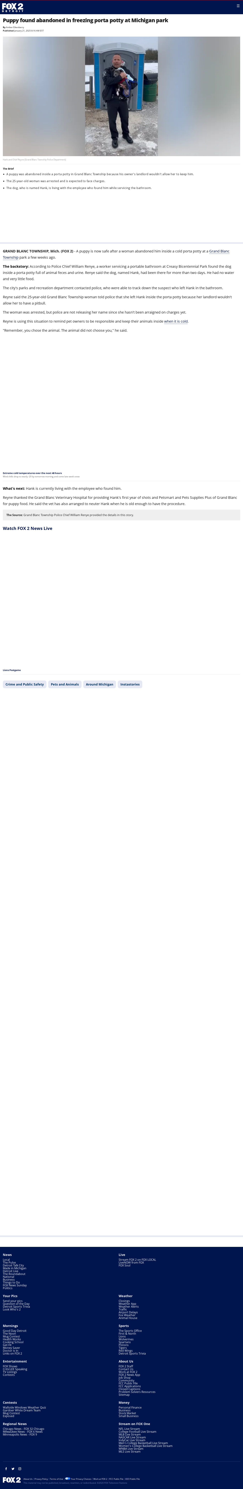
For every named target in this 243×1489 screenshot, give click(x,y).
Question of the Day (16, 1304)
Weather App (127, 1304)
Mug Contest (11, 1336)
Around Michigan (99, 684)
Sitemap (124, 1395)
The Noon (9, 1334)
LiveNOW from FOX (131, 1262)
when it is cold (176, 321)
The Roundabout (14, 1274)
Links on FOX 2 (12, 1353)
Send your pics (13, 1301)
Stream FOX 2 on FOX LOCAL (137, 1260)
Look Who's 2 (12, 1309)
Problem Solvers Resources (137, 1392)
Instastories (130, 684)
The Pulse (9, 1262)
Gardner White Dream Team (22, 1410)
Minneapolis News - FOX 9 (20, 1434)
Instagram (20, 1469)
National (8, 1277)
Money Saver (11, 1348)
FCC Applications (130, 1386)
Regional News (15, 1424)
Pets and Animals (65, 684)
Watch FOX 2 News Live (27, 528)
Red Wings (126, 1351)
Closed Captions (129, 1389)
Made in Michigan (14, 1268)
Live (122, 1255)
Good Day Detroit (15, 1331)
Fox (12, 7)
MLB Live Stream (130, 1434)
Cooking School (13, 1342)
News (7, 1255)
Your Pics (10, 1296)
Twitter (13, 1469)
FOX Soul (124, 1265)
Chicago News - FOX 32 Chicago (23, 1429)
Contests (9, 1375)
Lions (122, 1336)
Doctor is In (10, 1351)
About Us (126, 1361)
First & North (127, 1334)
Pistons (124, 1345)
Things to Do (11, 1282)
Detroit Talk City (13, 1265)
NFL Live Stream (129, 1429)
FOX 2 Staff (126, 1366)
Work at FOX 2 (128, 1372)
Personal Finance (130, 1407)
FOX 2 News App (129, 1375)
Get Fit (7, 1345)
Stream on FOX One (134, 1424)
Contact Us (126, 1369)
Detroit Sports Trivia (16, 1307)
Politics (7, 1288)
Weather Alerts (129, 1307)
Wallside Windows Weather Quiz (24, 1407)
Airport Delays (128, 1312)
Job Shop (125, 1378)
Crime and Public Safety (25, 684)
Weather (126, 1296)
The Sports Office (130, 1331)
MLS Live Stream (130, 1451)
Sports (124, 1326)
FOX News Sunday (15, 1285)
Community (126, 1380)
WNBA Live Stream (131, 1449)
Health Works (12, 1339)
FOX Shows (10, 1366)
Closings (124, 1301)
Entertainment (15, 1361)
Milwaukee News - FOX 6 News (23, 1432)
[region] (121, 215)
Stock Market (127, 1413)
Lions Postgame (12, 670)
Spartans (125, 1342)
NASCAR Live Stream (132, 1437)
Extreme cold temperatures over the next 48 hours (32, 473)
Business (9, 1280)
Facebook (6, 1469)
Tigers (123, 1348)
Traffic (123, 1309)
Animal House (128, 1318)
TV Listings (10, 1372)
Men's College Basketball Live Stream (143, 1443)
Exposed (8, 1416)
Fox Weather (127, 1315)
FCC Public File (128, 1383)
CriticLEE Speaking (15, 1369)
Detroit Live (10, 1271)
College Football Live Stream (137, 1432)
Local (6, 1260)
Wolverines (126, 1339)
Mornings (10, 1326)
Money (124, 1402)
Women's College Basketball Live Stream (146, 1446)
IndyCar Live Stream (132, 1440)
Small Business (129, 1416)
